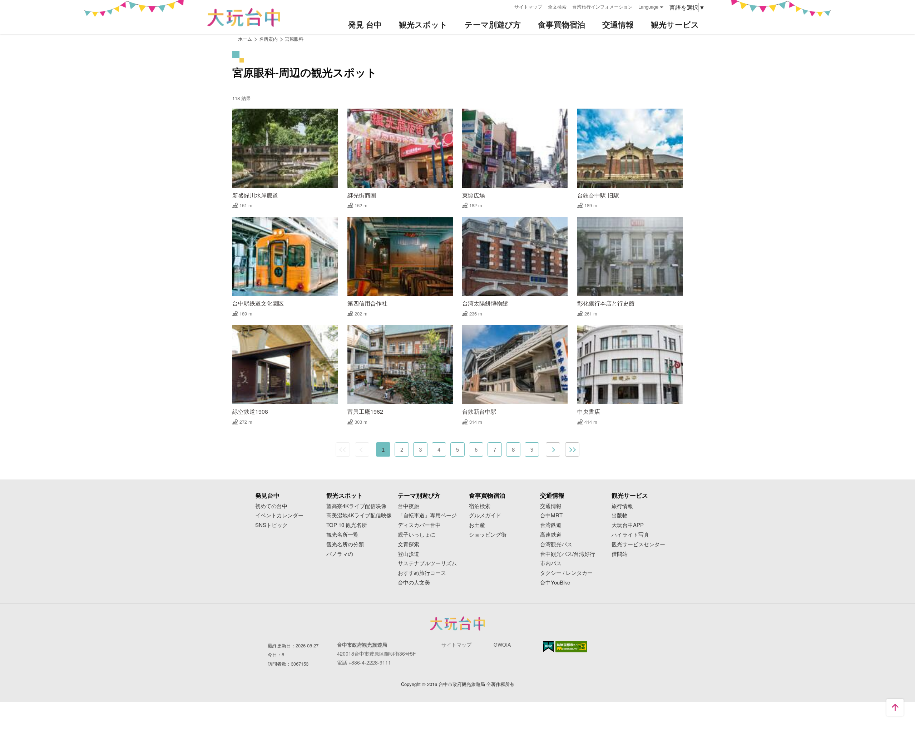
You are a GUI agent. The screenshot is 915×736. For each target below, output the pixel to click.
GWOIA (502, 644)
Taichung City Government (457, 623)
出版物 (620, 515)
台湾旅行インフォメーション (602, 6)
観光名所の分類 (345, 544)
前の (362, 449)
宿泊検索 (479, 506)
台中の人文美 (414, 583)
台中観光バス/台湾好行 (567, 554)
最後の (572, 449)
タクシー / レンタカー (566, 573)
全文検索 (557, 6)
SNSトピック (271, 525)
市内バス (551, 563)
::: (506, 6)
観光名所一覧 (342, 535)
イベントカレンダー (279, 515)
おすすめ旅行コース (422, 573)
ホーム (245, 38)
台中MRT (551, 515)
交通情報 (551, 506)
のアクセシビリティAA (571, 646)
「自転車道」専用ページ (427, 515)
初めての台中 (271, 506)
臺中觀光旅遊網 (243, 17)
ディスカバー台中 (419, 525)
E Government (548, 646)
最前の (343, 449)
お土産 (477, 525)
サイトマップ (528, 6)
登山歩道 (408, 554)
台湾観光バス (556, 544)
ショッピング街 (487, 535)
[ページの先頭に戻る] (895, 707)
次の (553, 449)
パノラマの (339, 554)
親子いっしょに (416, 535)
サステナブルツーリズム (427, 563)
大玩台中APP (628, 525)
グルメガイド (485, 515)
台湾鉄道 (551, 525)
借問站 (620, 554)
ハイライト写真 (630, 535)
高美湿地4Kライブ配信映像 (359, 515)
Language (648, 6)
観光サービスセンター (638, 544)
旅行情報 (622, 506)
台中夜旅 (408, 506)
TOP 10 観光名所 (346, 525)
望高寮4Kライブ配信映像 (356, 506)
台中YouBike (555, 583)
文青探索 (408, 544)
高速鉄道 (551, 535)
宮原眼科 (294, 38)
